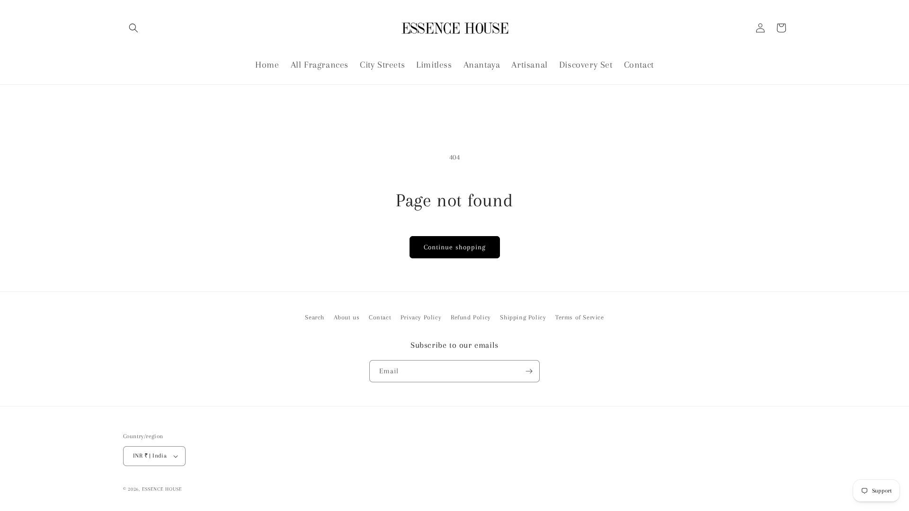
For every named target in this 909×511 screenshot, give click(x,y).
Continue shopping (455, 247)
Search (314, 317)
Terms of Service (579, 317)
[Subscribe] (528, 371)
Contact (380, 317)
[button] (133, 28)
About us (347, 317)
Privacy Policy (421, 317)
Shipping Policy (523, 317)
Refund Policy (471, 317)
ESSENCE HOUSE (162, 489)
